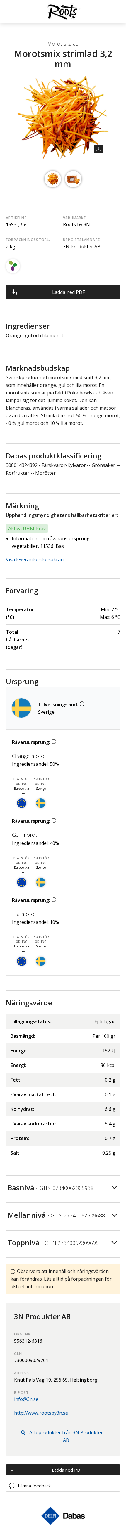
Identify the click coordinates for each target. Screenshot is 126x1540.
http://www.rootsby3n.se (41, 1413)
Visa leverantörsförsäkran (35, 559)
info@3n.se (26, 1399)
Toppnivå (53, 1242)
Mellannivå (56, 1215)
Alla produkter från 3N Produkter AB (66, 1436)
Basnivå (50, 1187)
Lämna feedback (34, 1486)
